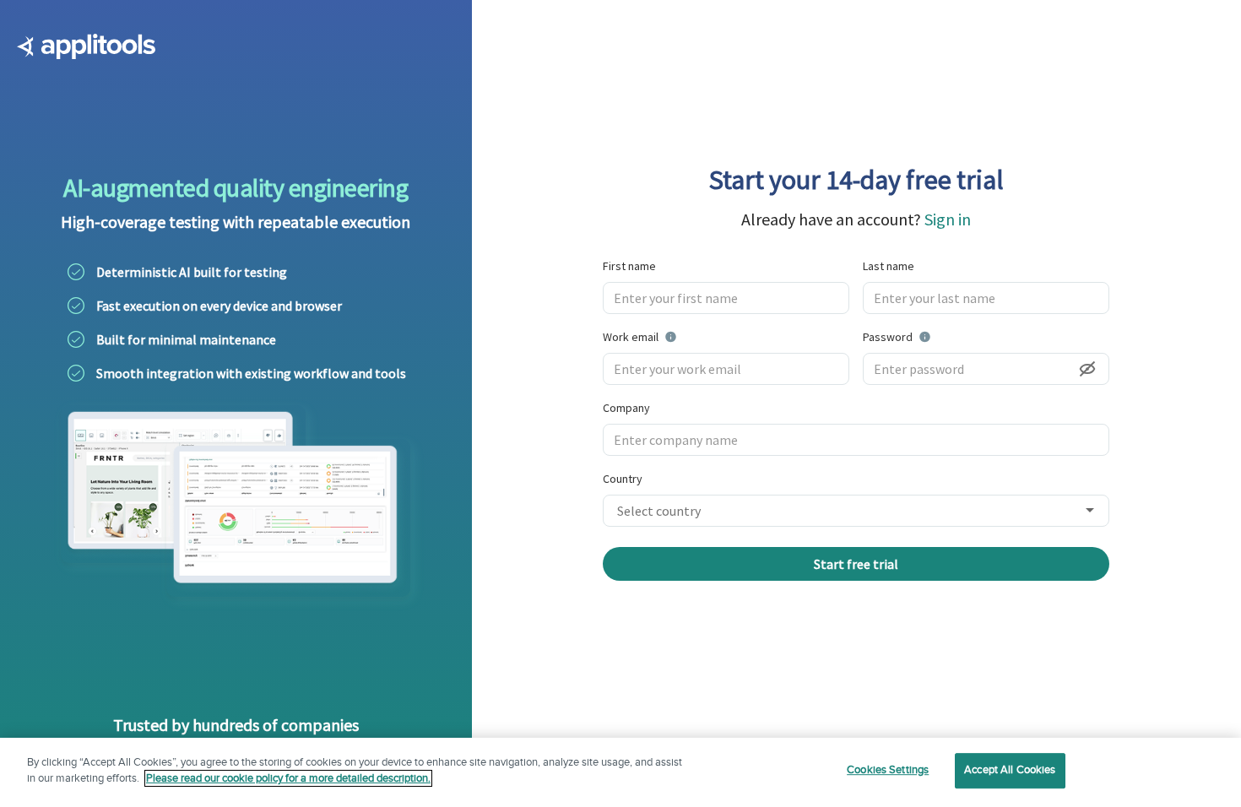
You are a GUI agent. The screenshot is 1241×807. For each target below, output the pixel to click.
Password (931, 336)
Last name (888, 266)
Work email (682, 336)
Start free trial (856, 563)
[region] (620, 772)
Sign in (947, 219)
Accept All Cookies (1009, 770)
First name (629, 266)
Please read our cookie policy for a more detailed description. (288, 778)
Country (622, 478)
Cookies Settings (888, 770)
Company (626, 407)
